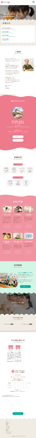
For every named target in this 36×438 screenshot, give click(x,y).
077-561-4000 (19, 377)
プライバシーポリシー (9, 431)
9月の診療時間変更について (6, 40)
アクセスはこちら (18, 413)
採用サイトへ (25, 286)
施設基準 (7, 430)
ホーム (7, 421)
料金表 (7, 425)
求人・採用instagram (26, 324)
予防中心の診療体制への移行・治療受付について (9, 29)
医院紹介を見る (18, 136)
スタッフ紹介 (8, 426)
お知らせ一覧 (31, 23)
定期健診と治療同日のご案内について (7, 32)
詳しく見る (7, 226)
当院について (8, 422)
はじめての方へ (18, 140)
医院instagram (8, 324)
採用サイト (7, 429)
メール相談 (7, 427)
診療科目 (7, 423)
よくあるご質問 (8, 433)
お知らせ (19, 391)
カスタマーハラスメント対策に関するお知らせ (9, 36)
